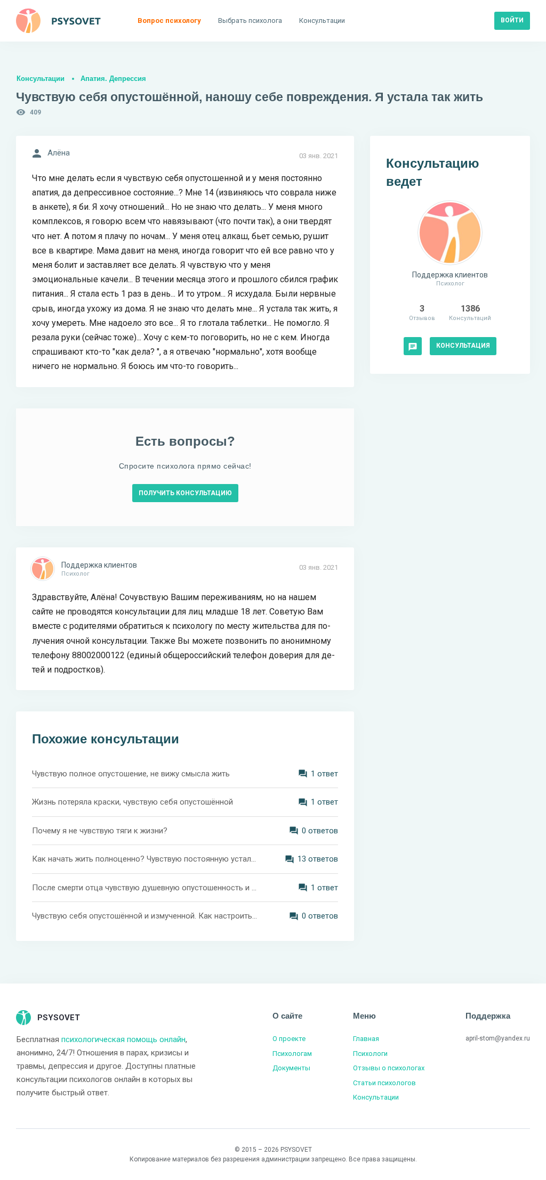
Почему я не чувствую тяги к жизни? (99, 830)
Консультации (41, 79)
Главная (366, 1039)
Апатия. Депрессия (113, 79)
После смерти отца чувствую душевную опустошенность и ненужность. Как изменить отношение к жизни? (145, 887)
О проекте (289, 1039)
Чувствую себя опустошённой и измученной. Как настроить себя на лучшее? (145, 916)
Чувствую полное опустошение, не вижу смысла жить (131, 774)
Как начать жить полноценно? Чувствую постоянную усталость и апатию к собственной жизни (145, 859)
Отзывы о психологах (388, 1068)
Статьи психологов (384, 1083)
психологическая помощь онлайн (123, 1039)
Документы (291, 1068)
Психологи (370, 1054)
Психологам (292, 1054)
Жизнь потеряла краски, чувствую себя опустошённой (132, 802)
